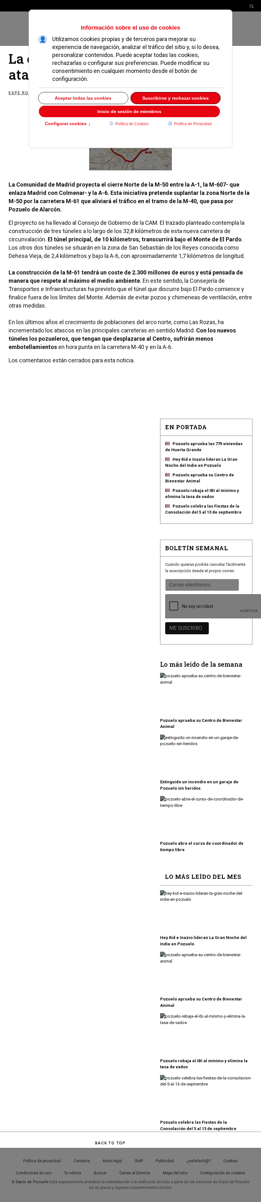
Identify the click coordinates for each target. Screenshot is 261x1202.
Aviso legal (112, 1161)
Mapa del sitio (175, 1173)
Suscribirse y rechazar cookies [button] (175, 98)
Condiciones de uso (33, 1173)
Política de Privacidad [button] (193, 124)
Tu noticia (72, 1173)
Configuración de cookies (222, 1173)
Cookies (230, 1161)
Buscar (100, 1173)
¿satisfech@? (199, 1161)
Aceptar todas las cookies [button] (83, 98)
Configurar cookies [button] (68, 124)
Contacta (82, 1161)
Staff (139, 1161)
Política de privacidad (42, 1161)
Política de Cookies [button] (132, 124)
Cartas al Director (134, 1173)
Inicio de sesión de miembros (129, 111)
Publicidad (165, 1161)
